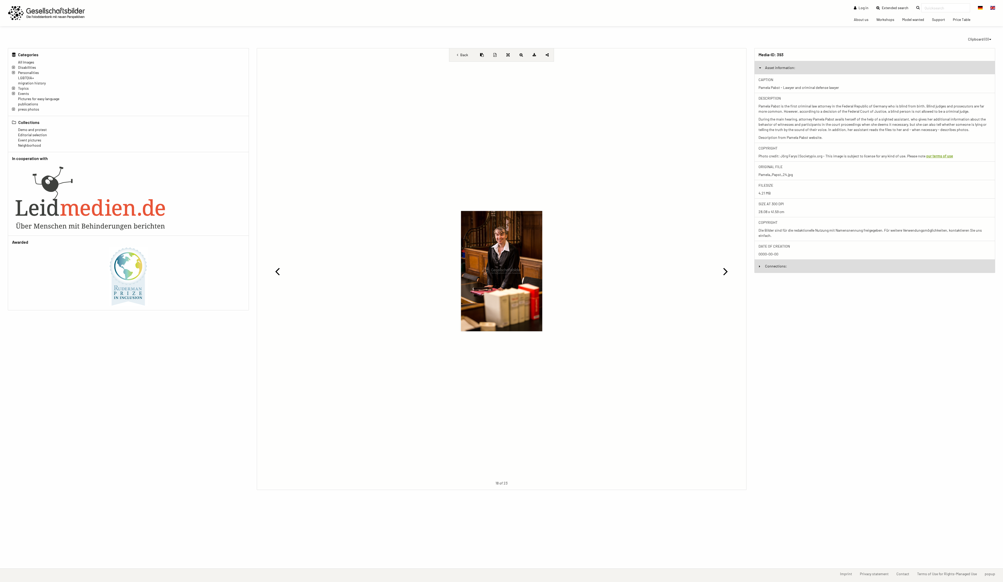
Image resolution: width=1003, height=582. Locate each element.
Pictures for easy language (38, 98)
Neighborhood (29, 145)
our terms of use (939, 156)
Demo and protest (32, 129)
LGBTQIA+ (26, 78)
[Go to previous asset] (277, 271)
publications (28, 104)
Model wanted (915, 19)
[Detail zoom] (521, 54)
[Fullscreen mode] (508, 54)
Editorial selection (32, 135)
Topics (23, 88)
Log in (863, 7)
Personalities (28, 72)
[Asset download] (534, 54)
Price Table (963, 19)
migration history (32, 83)
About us (863, 19)
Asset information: (780, 67)
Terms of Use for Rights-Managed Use (949, 573)
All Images (26, 62)
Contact (904, 573)
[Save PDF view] (494, 54)
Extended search (896, 7)
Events (23, 93)
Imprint (848, 573)
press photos (28, 109)
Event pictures (29, 140)
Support (940, 19)
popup (992, 573)
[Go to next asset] (725, 271)
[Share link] (547, 54)
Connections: (776, 266)
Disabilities (27, 67)
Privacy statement (876, 573)
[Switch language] (980, 7)
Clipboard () (978, 39)
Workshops (887, 19)
